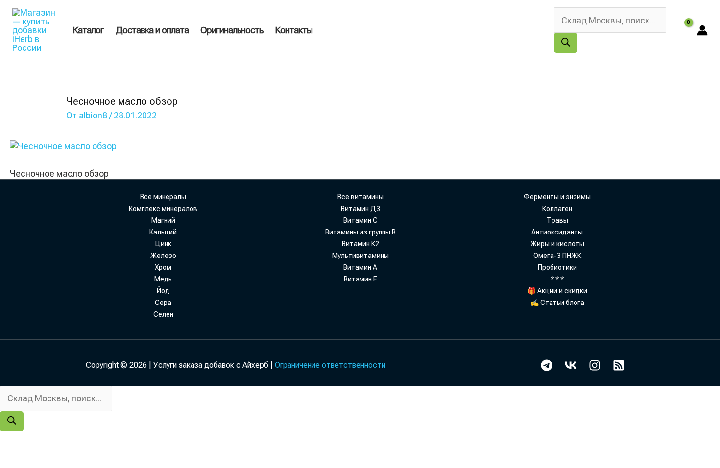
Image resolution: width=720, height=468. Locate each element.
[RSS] (618, 365)
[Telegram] (546, 365)
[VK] (570, 365)
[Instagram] (594, 365)
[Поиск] (565, 43)
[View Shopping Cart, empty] (681, 30)
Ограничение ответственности (330, 365)
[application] (316, 30)
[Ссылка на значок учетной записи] (702, 30)
